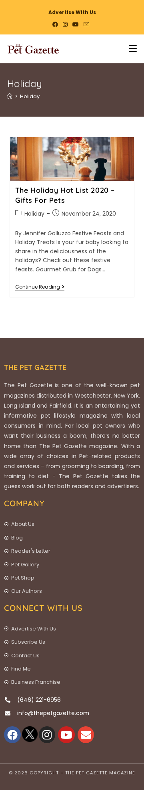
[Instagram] (47, 734)
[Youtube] (66, 734)
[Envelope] (86, 734)
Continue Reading (39, 287)
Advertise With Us (72, 12)
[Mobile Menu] (130, 48)
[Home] (9, 96)
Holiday (30, 96)
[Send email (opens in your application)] (86, 24)
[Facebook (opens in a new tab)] (56, 24)
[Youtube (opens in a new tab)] (75, 24)
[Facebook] (12, 734)
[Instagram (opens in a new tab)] (65, 24)
